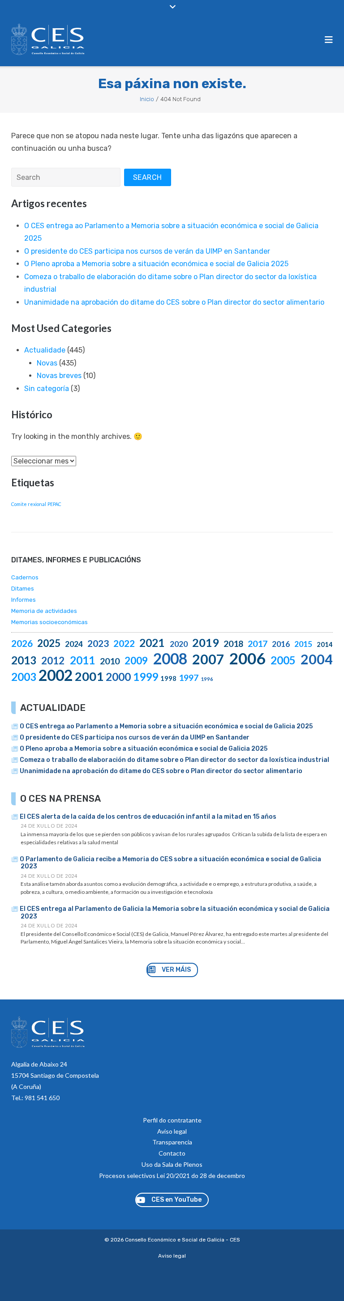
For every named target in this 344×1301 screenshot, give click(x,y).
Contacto (172, 1153)
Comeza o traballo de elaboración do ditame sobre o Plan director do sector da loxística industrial (174, 760)
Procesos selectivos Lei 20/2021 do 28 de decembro (172, 1175)
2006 (247, 658)
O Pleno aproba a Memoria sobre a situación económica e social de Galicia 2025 (156, 263)
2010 (110, 661)
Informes (23, 599)
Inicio (147, 99)
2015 (303, 644)
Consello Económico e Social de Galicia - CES (182, 1240)
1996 (207, 679)
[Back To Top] (321, 1279)
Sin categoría (46, 388)
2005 (283, 660)
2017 (257, 643)
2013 (23, 660)
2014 (325, 644)
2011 (82, 660)
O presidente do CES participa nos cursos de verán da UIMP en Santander (147, 251)
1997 (188, 677)
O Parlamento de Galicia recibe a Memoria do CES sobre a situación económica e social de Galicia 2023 (170, 863)
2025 (48, 643)
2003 (23, 676)
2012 (52, 661)
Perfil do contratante (172, 1120)
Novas (47, 363)
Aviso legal (172, 1131)
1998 (168, 678)
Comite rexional (28, 504)
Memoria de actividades (44, 611)
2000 (118, 676)
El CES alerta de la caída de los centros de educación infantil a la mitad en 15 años (148, 817)
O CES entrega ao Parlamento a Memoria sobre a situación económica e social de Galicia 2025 (166, 726)
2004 (317, 659)
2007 (208, 659)
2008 (170, 659)
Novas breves (59, 375)
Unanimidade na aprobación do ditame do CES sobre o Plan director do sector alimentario (174, 302)
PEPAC (54, 504)
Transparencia (172, 1142)
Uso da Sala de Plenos (172, 1164)
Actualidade (44, 350)
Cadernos (25, 577)
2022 (124, 643)
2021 (151, 642)
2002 (56, 675)
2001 (89, 676)
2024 (74, 644)
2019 (205, 642)
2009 (136, 661)
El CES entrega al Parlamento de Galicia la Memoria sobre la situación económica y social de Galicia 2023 (175, 912)
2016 (281, 644)
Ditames (22, 588)
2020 (179, 644)
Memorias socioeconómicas (49, 622)
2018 (233, 643)
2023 (98, 643)
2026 (22, 643)
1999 (145, 676)
